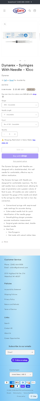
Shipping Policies (10, 294)
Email (12, 80)
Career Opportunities (12, 338)
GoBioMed (15, 390)
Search (6, 323)
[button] (4, 10)
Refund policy (17, 393)
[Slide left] (15, 60)
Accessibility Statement (12, 289)
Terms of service (28, 393)
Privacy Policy (9, 299)
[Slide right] (24, 60)
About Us (7, 333)
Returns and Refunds (11, 304)
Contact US (8, 328)
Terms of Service (10, 309)
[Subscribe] (32, 352)
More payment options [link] (20, 161)
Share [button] (6, 242)
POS (20, 390)
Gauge (4, 101)
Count (4, 120)
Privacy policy (21, 396)
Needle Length (6, 110)
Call (5, 80)
